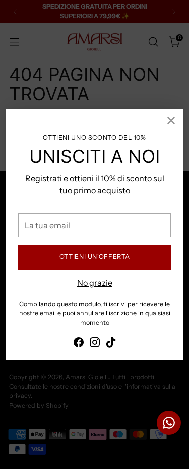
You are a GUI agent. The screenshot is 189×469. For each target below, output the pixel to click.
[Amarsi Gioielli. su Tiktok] (111, 343)
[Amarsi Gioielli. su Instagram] (95, 343)
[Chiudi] (171, 120)
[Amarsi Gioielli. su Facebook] (79, 343)
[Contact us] (169, 423)
